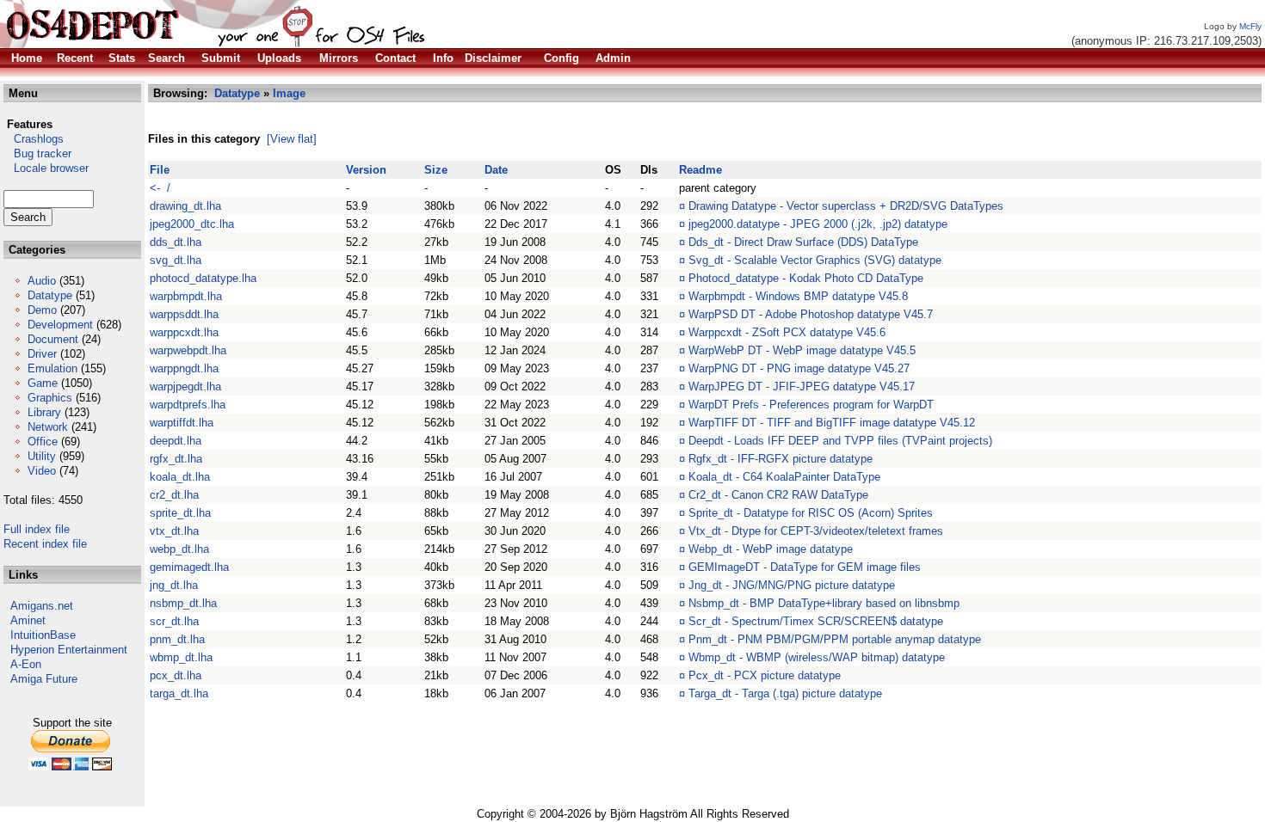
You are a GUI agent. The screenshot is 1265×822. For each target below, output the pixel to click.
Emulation (52, 368)
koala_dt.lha (180, 476)
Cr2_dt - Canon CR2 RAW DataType (778, 494)
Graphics (50, 397)
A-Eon (25, 664)
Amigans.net (41, 605)
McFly (1250, 26)
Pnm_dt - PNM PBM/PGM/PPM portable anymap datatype (834, 639)
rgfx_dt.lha (176, 458)
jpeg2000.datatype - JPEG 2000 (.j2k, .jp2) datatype (817, 224)
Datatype (50, 295)
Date (496, 169)
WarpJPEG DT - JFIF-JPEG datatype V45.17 (801, 386)
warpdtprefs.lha (187, 404)
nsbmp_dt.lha (183, 603)
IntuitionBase (43, 635)
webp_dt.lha (179, 549)
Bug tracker (37, 153)
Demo (42, 310)
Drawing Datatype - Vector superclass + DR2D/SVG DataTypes (845, 205)
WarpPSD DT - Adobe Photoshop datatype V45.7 (810, 314)
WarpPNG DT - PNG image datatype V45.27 (799, 368)
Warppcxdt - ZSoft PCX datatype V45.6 (787, 332)
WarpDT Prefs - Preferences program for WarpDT (811, 404)
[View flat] (292, 138)
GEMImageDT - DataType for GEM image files (804, 567)
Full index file (36, 529)
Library (44, 412)
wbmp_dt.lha (181, 657)
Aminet (28, 620)
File (160, 169)
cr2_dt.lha (174, 494)
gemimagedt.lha (189, 567)
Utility (42, 456)
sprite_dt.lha (180, 512)
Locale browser (46, 168)
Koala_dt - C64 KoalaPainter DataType (784, 476)
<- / (160, 187)
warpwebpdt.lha (188, 350)
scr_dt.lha (174, 621)
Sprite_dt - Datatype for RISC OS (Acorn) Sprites (810, 512)
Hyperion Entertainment (68, 649)
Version (366, 169)
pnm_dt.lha (177, 639)
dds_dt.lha (175, 242)
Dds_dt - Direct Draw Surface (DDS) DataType (803, 242)
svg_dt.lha (175, 260)
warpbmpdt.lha (186, 296)
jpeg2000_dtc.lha (192, 224)
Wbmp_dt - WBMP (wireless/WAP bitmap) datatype (816, 657)
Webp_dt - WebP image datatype (770, 549)
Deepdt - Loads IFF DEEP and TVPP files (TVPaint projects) (840, 440)
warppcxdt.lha (184, 332)
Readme (700, 169)
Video (42, 470)
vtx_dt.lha (174, 530)
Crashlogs (33, 138)
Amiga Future (43, 678)
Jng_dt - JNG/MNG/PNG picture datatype (791, 585)
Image (289, 93)
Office (43, 441)
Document (53, 339)
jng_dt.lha (174, 585)
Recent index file (45, 543)
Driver (42, 353)
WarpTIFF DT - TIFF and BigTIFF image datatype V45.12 (831, 422)
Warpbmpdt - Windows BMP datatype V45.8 (798, 296)
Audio (42, 280)
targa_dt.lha (179, 693)
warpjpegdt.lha (185, 386)
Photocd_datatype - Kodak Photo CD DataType (805, 278)
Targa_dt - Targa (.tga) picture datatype (785, 693)
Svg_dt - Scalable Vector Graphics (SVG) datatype (814, 260)
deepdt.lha (175, 440)
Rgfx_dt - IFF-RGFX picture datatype (780, 458)
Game (43, 383)
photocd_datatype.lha (203, 278)
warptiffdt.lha (181, 422)
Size (435, 169)
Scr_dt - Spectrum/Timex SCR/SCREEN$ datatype (815, 621)
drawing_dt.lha (185, 205)
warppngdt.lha (184, 368)
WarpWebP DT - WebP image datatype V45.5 (802, 350)
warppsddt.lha (184, 314)
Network (48, 426)
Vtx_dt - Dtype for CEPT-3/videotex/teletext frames (815, 530)
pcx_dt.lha (175, 675)
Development (60, 324)
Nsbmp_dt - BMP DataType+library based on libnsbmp (824, 603)
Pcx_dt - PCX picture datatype (764, 675)
